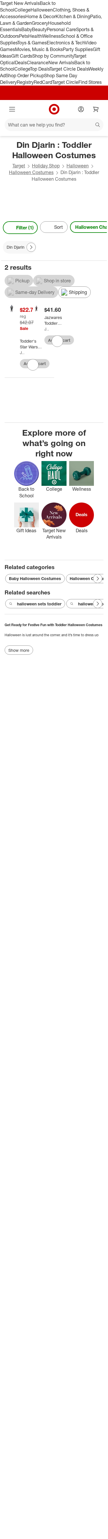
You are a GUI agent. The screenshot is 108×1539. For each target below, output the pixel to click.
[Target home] (54, 109)
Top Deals (40, 69)
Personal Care (61, 29)
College (22, 10)
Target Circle (65, 82)
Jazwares (22, 352)
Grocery (40, 23)
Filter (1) (25, 228)
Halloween (42, 10)
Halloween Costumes (31, 172)
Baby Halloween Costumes (35, 578)
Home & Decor (40, 16)
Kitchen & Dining (73, 16)
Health (35, 36)
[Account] (81, 109)
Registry (25, 82)
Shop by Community (53, 56)
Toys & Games (32, 43)
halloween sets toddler (39, 603)
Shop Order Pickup (24, 75)
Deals (21, 62)
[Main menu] (12, 109)
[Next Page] (101, 227)
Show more (18, 650)
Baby (26, 29)
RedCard (43, 82)
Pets (23, 36)
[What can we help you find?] (54, 124)
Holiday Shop (46, 166)
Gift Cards (21, 56)
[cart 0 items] (96, 109)
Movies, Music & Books (39, 49)
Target (18, 166)
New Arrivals (61, 62)
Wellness (51, 36)
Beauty (39, 29)
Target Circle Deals (69, 69)
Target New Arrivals (20, 3)
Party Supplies (78, 49)
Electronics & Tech (66, 43)
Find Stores (90, 82)
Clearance (37, 62)
